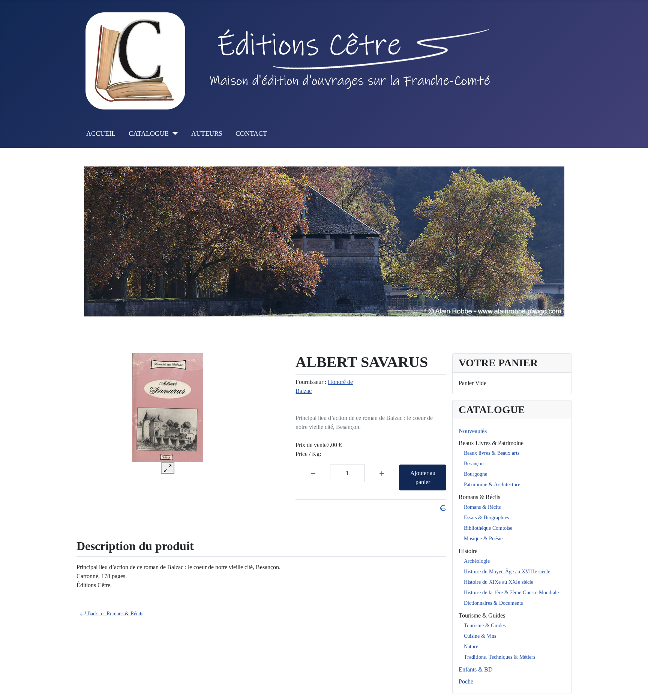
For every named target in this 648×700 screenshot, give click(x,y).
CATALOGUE (149, 133)
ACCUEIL (101, 133)
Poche (466, 681)
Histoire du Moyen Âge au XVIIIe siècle (507, 571)
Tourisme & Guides (482, 615)
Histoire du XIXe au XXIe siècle (498, 582)
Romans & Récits (479, 497)
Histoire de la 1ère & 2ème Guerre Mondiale (511, 592)
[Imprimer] (443, 507)
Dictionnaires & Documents (493, 603)
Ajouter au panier (422, 477)
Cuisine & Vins (480, 636)
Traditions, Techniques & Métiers (499, 657)
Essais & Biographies (486, 517)
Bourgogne (475, 474)
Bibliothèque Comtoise (488, 528)
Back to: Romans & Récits (114, 613)
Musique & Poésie (483, 538)
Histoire (468, 551)
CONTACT (251, 133)
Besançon (474, 463)
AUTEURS (206, 133)
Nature (471, 646)
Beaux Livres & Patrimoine (491, 443)
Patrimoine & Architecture (492, 484)
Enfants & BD (476, 669)
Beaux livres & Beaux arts (491, 453)
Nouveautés (473, 431)
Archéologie (477, 561)
